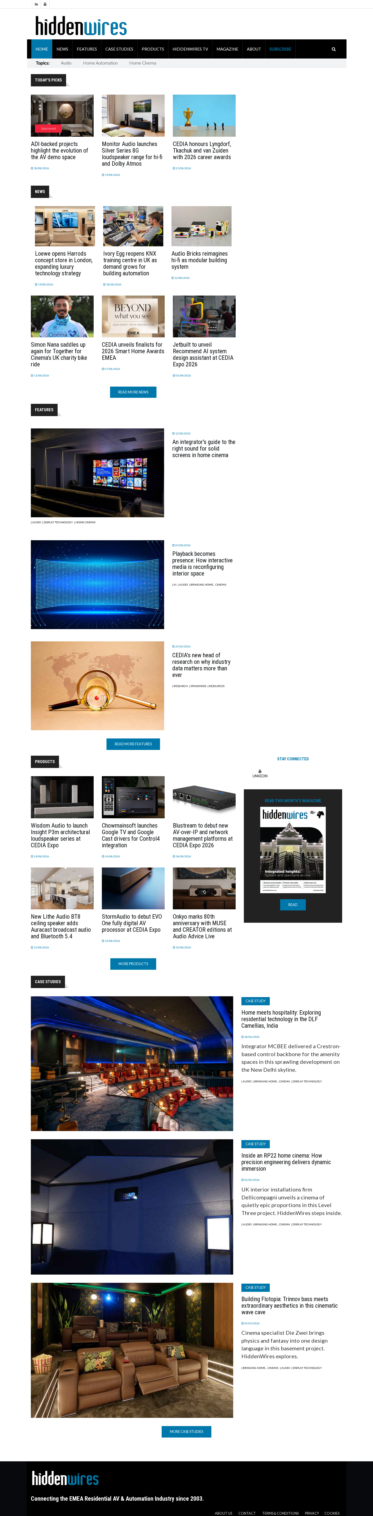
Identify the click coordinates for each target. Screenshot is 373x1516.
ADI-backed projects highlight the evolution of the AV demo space (59, 150)
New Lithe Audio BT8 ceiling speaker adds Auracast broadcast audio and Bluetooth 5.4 (61, 926)
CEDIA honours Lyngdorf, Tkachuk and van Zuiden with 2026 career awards (202, 150)
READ (293, 905)
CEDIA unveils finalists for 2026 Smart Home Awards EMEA (133, 351)
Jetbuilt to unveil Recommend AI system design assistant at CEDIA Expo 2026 (203, 354)
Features (87, 48)
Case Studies (119, 48)
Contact (247, 1513)
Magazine (227, 48)
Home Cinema (142, 62)
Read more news (133, 392)
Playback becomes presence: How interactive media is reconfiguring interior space (202, 563)
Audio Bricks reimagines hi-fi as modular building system (199, 260)
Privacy (312, 1513)
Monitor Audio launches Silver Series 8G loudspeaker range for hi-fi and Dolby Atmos (132, 154)
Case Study (255, 1001)
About (254, 48)
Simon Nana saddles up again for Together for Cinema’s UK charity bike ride (59, 354)
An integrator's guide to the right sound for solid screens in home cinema (203, 448)
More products (133, 964)
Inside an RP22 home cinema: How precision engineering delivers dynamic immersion (286, 1162)
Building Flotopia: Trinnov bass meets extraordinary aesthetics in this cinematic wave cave (289, 1306)
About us (223, 1513)
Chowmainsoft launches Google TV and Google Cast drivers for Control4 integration (131, 835)
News (62, 48)
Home (41, 48)
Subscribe (280, 48)
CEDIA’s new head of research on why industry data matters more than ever (201, 665)
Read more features (133, 744)
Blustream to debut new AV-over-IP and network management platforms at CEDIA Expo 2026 (203, 835)
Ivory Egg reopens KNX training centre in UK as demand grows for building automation (130, 263)
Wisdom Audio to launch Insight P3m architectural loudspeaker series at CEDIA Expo (60, 835)
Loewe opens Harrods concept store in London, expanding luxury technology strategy (64, 263)
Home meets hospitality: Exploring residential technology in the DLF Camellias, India (281, 1019)
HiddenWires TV (190, 48)
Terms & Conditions (280, 1513)
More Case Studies (186, 1432)
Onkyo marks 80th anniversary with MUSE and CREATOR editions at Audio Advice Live (202, 926)
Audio (66, 62)
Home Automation (100, 62)
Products (153, 48)
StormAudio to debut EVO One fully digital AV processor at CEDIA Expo (132, 923)
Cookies (331, 1513)
